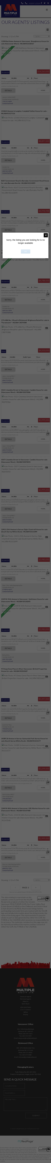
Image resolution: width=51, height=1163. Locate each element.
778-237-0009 (7, 101)
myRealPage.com (26, 1141)
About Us (25, 1001)
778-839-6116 (7, 729)
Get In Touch (25, 1004)
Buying (25, 1014)
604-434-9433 (27, 1036)
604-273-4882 (27, 1055)
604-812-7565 (7, 868)
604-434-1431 (27, 1034)
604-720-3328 (7, 659)
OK (25, 251)
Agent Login (34, 3)
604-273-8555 (7, 380)
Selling (25, 1012)
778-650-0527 (7, 799)
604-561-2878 (7, 171)
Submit (36, 1115)
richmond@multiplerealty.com (27, 1057)
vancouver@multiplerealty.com (27, 1038)
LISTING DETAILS (8, 90)
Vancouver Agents (25, 996)
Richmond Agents (25, 999)
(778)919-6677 (7, 589)
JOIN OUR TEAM (25, 1007)
